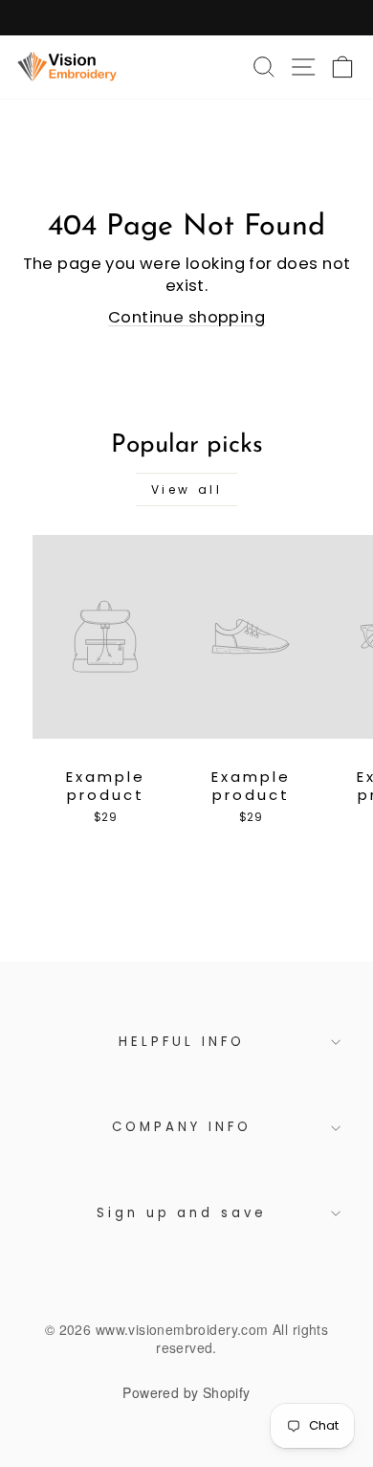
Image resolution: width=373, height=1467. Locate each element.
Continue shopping (186, 317)
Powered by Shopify (186, 1392)
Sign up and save (182, 1213)
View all (187, 489)
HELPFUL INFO (182, 1042)
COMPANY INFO (182, 1127)
